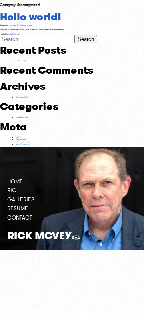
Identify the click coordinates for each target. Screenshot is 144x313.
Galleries (20, 199)
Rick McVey (43, 236)
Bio (11, 190)
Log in (18, 137)
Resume (17, 208)
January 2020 (22, 97)
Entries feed (21, 139)
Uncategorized (14, 34)
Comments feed (22, 141)
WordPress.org (22, 144)
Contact (19, 218)
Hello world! (30, 17)
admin (29, 25)
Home (15, 181)
